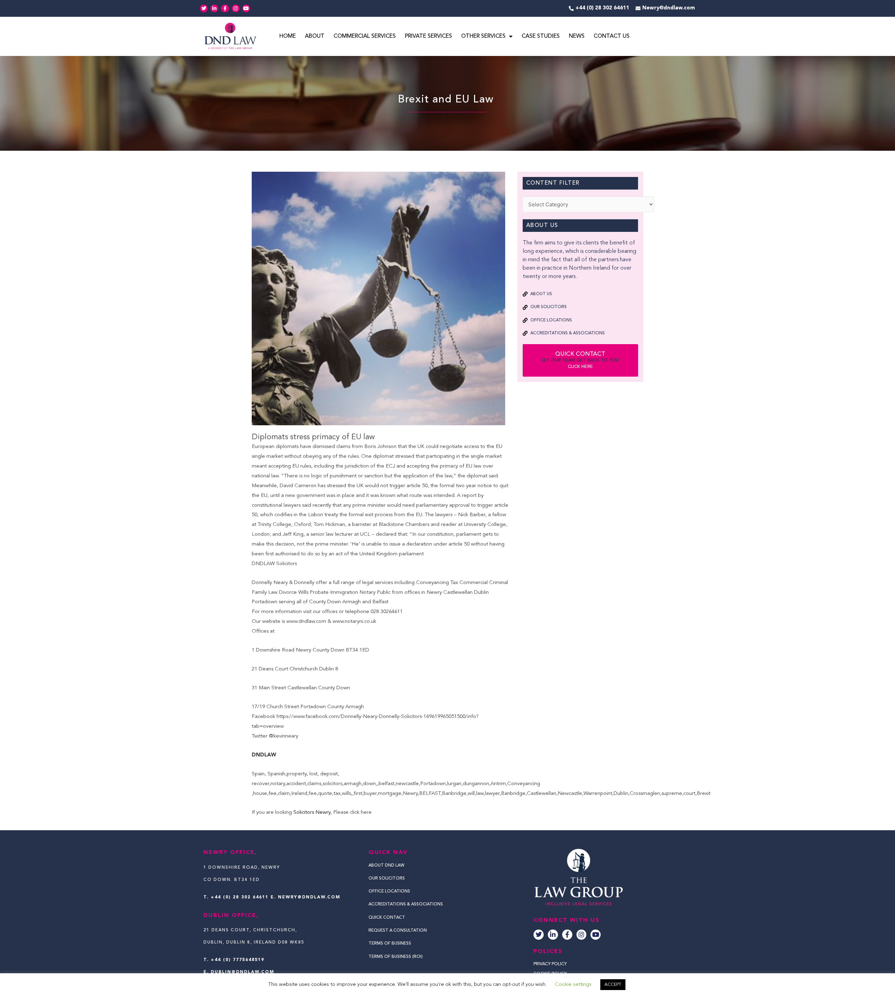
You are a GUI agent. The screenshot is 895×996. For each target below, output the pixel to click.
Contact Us (612, 36)
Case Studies (541, 36)
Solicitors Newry (311, 812)
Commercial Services (365, 36)
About (314, 36)
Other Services (483, 36)
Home (287, 36)
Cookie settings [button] (573, 984)
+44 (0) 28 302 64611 (239, 897)
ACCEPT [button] (612, 984)
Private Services (428, 36)
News (577, 36)
